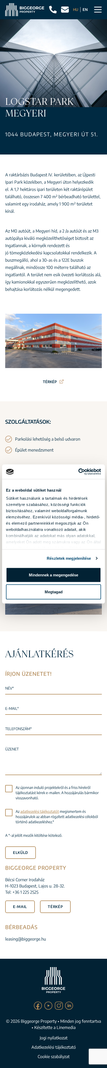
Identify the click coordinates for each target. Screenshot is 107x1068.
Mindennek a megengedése (53, 574)
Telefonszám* (18, 728)
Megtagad (54, 592)
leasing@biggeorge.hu (25, 939)
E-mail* (12, 708)
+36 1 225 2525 (25, 892)
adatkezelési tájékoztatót (39, 811)
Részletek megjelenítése (69, 558)
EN (85, 9)
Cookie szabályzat (54, 1056)
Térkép (50, 381)
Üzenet (12, 749)
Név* (9, 688)
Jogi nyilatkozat (54, 1037)
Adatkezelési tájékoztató (53, 1047)
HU (75, 9)
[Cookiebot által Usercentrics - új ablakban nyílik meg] (78, 471)
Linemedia (66, 1027)
